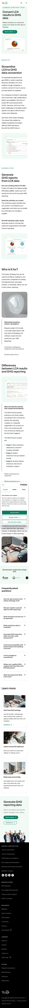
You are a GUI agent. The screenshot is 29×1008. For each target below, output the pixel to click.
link (8, 505)
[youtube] (6, 875)
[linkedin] (3, 875)
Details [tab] (15, 489)
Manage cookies (13, 517)
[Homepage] (5, 2)
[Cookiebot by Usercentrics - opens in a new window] (20, 485)
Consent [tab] (5, 489)
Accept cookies (14, 512)
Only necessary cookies (14, 522)
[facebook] (12, 875)
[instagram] (9, 875)
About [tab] (24, 489)
